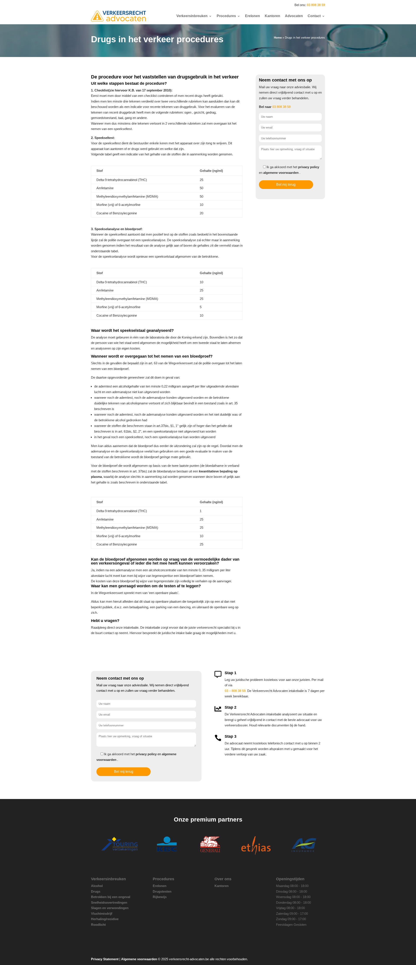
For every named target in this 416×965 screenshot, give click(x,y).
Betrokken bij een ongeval (110, 897)
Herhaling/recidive (105, 919)
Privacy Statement (105, 959)
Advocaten (294, 16)
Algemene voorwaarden (139, 959)
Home (278, 37)
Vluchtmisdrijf (101, 913)
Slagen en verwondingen (109, 908)
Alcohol (97, 886)
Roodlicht (98, 924)
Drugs (95, 891)
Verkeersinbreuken (192, 16)
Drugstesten (162, 891)
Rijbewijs (160, 897)
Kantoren (272, 16)
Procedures (226, 16)
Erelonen (252, 16)
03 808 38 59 (316, 5)
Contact (314, 16)
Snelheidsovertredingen (109, 902)
